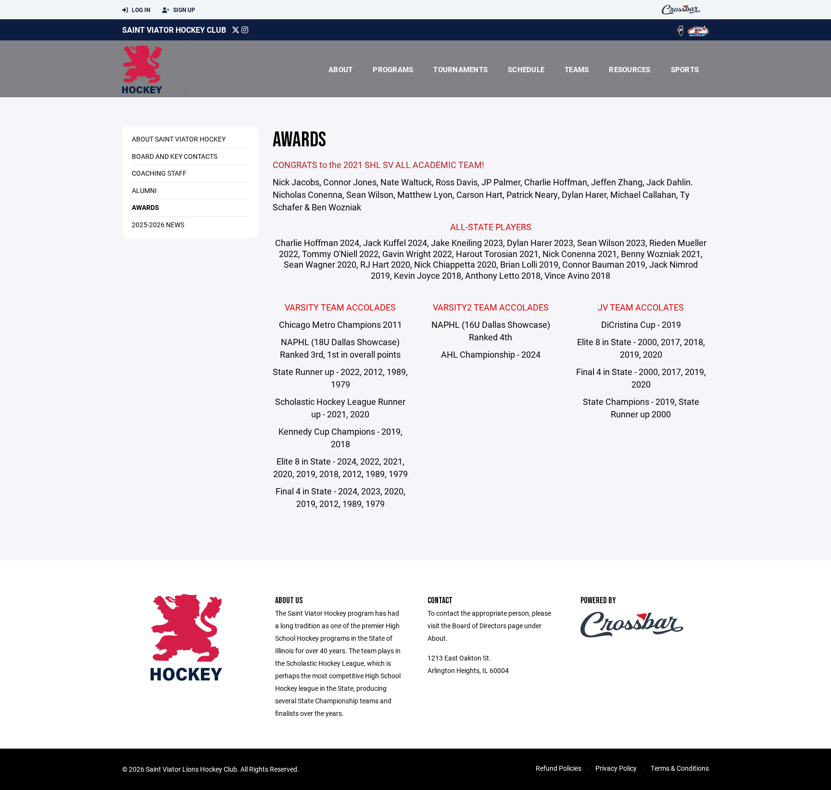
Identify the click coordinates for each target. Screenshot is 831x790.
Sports (685, 69)
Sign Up (183, 9)
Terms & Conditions (680, 768)
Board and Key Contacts (174, 156)
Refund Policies (558, 768)
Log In (140, 9)
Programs (393, 69)
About (340, 69)
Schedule (526, 69)
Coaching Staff (159, 173)
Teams (577, 69)
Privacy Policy (616, 768)
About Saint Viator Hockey (179, 138)
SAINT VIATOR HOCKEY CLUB (174, 30)
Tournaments (460, 69)
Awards (145, 207)
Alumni (144, 190)
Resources (629, 69)
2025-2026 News (158, 224)
